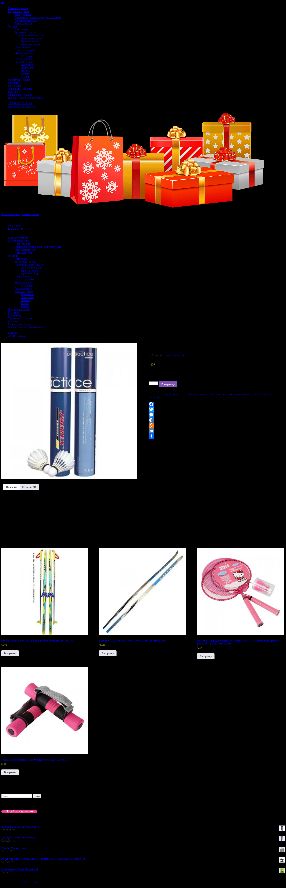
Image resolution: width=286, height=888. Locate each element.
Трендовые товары (25, 32)
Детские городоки (31, 38)
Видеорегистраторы (26, 20)
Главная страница (18, 8)
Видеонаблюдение (18, 11)
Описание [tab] (12, 487)
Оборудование (23, 14)
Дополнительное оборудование (25, 97)
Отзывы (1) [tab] (29, 487)
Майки (25, 76)
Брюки (25, 73)
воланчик (193, 394)
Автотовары (21, 29)
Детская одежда (23, 59)
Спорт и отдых (23, 47)
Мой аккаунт (15, 225)
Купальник (27, 64)
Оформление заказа (19, 79)
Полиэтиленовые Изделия (29, 35)
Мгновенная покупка (20, 94)
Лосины (25, 70)
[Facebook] (217, 404)
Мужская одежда (24, 53)
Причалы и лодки (31, 41)
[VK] (217, 430)
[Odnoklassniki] (217, 425)
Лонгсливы (27, 67)
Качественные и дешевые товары (20, 214)
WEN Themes (30, 882)
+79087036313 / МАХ (20, 103)
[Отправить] (217, 436)
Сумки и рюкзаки (25, 50)
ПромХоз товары (30, 44)
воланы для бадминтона (213, 394)
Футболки (27, 56)
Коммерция (14, 85)
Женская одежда (24, 62)
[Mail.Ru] (217, 420)
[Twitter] (217, 409)
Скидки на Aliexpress (20, 88)
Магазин (13, 26)
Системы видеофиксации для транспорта (38, 17)
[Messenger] (217, 414)
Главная (12, 332)
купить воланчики (239, 394)
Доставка (13, 91)
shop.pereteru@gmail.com (21, 106)
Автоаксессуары (24, 23)
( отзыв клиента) (174, 355)
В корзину (168, 384)
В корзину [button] (10, 653)
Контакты (13, 82)
